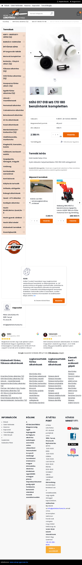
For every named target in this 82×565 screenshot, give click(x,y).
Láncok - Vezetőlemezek (10, 381)
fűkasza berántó (54, 386)
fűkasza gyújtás (54, 398)
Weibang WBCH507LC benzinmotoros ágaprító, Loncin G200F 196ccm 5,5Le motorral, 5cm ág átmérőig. (68, 209)
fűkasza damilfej (54, 400)
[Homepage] (2, 6)
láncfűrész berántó (36, 403)
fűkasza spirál (53, 393)
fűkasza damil (53, 376)
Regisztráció (76, 2)
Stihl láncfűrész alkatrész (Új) (12, 378)
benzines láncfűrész (72, 387)
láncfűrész (72, 371)
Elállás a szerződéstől (53, 549)
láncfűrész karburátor (38, 383)
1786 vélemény (53, 353)
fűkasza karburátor (55, 381)
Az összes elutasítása (42, 301)
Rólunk (6, 6)
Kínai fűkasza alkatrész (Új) (11, 398)
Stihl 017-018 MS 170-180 (39, 22)
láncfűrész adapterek (37, 376)
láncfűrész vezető (36, 381)
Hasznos (27, 6)
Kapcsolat (36, 6)
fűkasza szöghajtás (55, 383)
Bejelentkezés (64, 2)
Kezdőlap (6, 22)
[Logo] (15, 14)
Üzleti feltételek (17, 6)
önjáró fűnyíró (73, 403)
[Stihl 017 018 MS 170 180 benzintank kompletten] (54, 53)
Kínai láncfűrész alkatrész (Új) (12, 376)
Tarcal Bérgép (46, 6)
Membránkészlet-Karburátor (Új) (14, 400)
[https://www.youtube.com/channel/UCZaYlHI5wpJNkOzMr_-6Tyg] (73, 428)
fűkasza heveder (54, 378)
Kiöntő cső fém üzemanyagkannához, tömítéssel (39, 201)
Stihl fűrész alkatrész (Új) (20, 22)
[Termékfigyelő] (67, 142)
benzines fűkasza (71, 399)
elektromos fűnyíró (72, 392)
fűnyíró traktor (74, 376)
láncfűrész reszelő (36, 378)
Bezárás (58, 300)
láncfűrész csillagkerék (34, 399)
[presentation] (31, 53)
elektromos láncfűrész (72, 382)
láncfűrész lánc (35, 374)
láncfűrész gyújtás (36, 391)
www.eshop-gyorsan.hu (19, 562)
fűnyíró (71, 378)
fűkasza (71, 374)
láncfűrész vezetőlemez (34, 394)
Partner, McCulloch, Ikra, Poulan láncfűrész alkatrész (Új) (13, 389)
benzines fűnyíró (74, 395)
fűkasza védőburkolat (56, 395)
